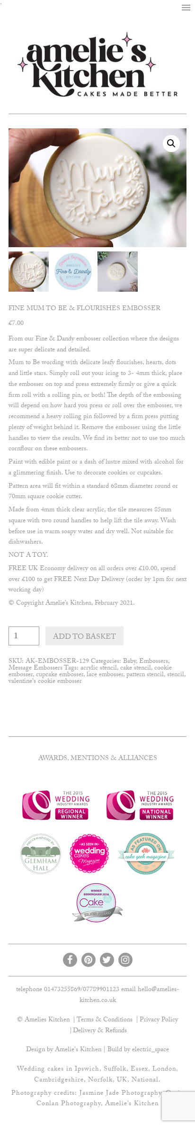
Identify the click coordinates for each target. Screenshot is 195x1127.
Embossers (153, 662)
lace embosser (105, 675)
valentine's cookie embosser (45, 682)
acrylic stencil (98, 668)
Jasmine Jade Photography (120, 1094)
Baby (129, 662)
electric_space (150, 1050)
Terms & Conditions (105, 1020)
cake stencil (135, 668)
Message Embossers (35, 668)
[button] (186, 8)
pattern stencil (145, 675)
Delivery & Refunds (100, 1031)
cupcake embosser (59, 675)
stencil (175, 675)
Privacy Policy (159, 1020)
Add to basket (84, 637)
